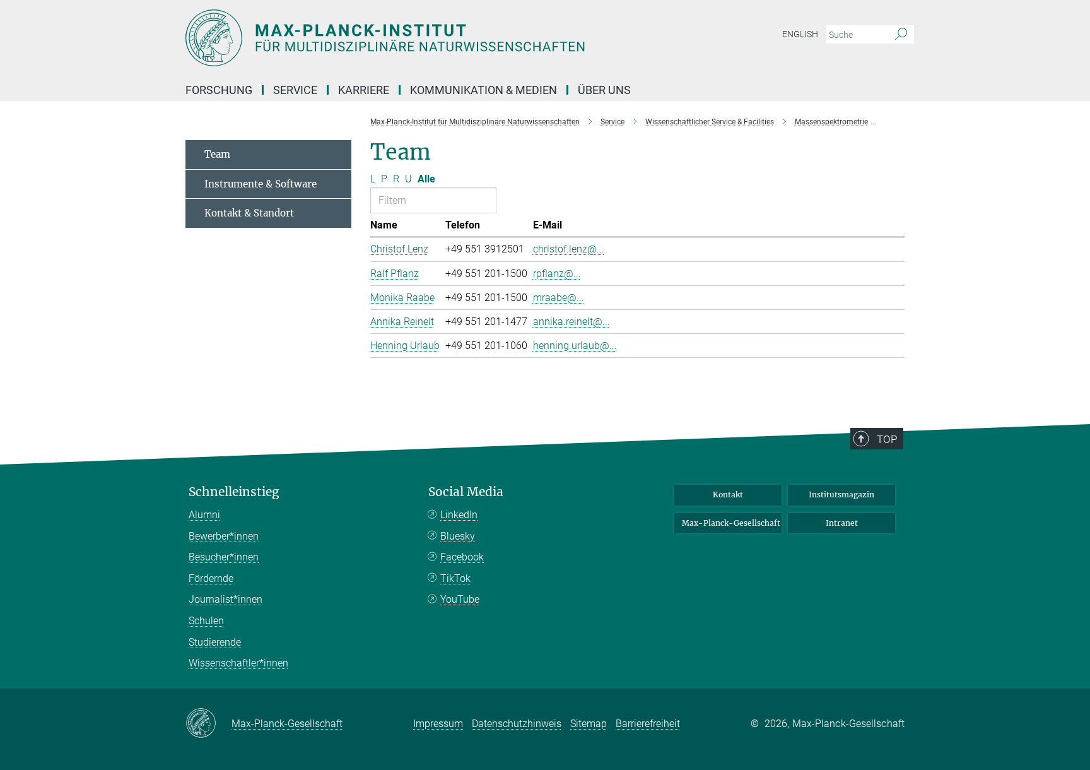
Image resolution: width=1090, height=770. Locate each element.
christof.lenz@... (568, 249)
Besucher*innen (224, 557)
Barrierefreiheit (648, 724)
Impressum (438, 724)
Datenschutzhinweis (516, 724)
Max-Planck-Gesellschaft (731, 523)
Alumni (204, 515)
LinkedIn (459, 515)
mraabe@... (558, 298)
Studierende (215, 642)
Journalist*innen (225, 599)
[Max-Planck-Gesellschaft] (208, 724)
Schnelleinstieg (234, 492)
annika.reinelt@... (571, 322)
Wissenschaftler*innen (238, 663)
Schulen (206, 621)
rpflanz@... (557, 274)
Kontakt (728, 494)
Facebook (462, 557)
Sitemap (588, 724)
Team (217, 154)
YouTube (459, 599)
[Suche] (901, 35)
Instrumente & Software (260, 184)
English (800, 34)
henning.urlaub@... (575, 346)
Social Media (465, 492)
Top (887, 439)
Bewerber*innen (224, 536)
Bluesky (457, 536)
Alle (426, 179)
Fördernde (211, 578)
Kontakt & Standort (249, 213)
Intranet (842, 523)
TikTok (455, 578)
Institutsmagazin (841, 494)
